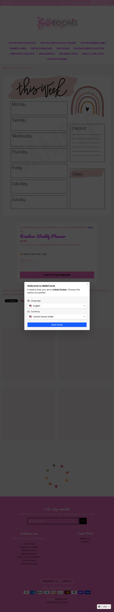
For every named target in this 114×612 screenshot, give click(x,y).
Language (36, 300)
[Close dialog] (87, 284)
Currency (35, 311)
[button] (104, 606)
